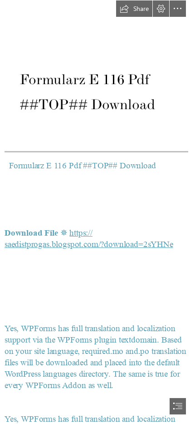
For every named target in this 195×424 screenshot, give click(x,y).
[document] (97, 212)
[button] (134, 8)
